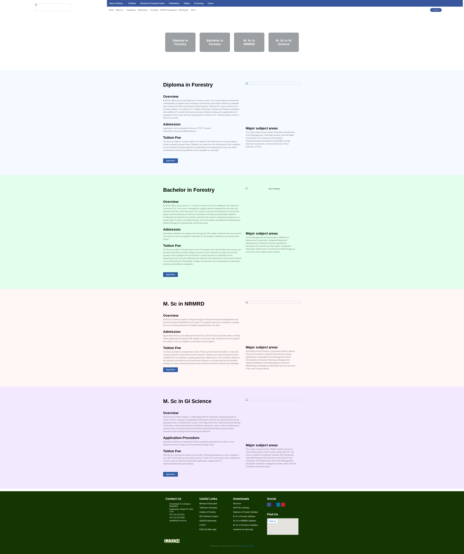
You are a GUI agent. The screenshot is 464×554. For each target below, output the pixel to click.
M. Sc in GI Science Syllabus (245, 525)
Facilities (132, 3)
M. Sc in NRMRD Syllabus (244, 521)
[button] (116, 3)
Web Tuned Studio (248, 546)
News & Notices (116, 3)
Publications (174, 3)
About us (119, 10)
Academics (131, 10)
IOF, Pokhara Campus (208, 516)
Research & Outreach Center (152, 3)
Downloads (183, 10)
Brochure (237, 504)
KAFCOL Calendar (241, 508)
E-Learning (198, 3)
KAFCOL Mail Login (208, 529)
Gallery (187, 3)
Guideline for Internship (243, 529)
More (193, 10)
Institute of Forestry (207, 512)
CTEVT (202, 525)
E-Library (154, 10)
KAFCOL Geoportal (168, 10)
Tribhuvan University (208, 508)
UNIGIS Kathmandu (207, 521)
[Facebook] (269, 505)
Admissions (143, 10)
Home (111, 10)
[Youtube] (283, 505)
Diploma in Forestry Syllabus (245, 512)
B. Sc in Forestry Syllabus (244, 516)
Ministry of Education (208, 504)
